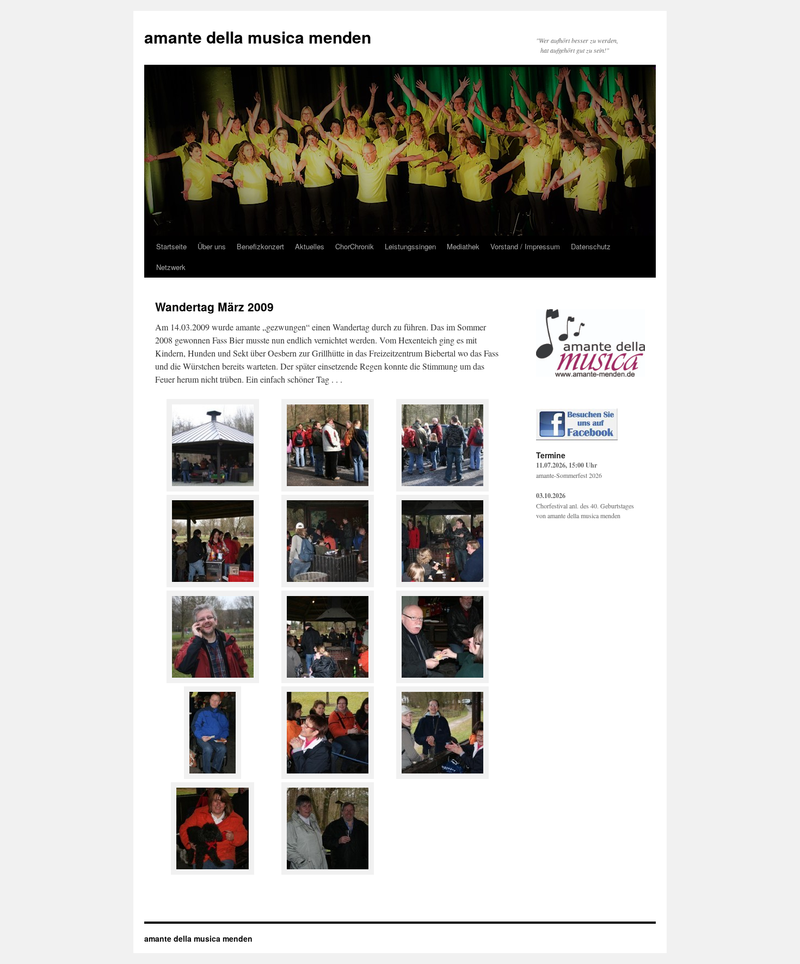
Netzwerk (171, 267)
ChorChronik (354, 246)
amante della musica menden (257, 36)
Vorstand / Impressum (525, 246)
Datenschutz (591, 246)
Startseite (171, 246)
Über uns (212, 246)
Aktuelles (309, 246)
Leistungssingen (410, 246)
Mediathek (463, 246)
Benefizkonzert (260, 246)
